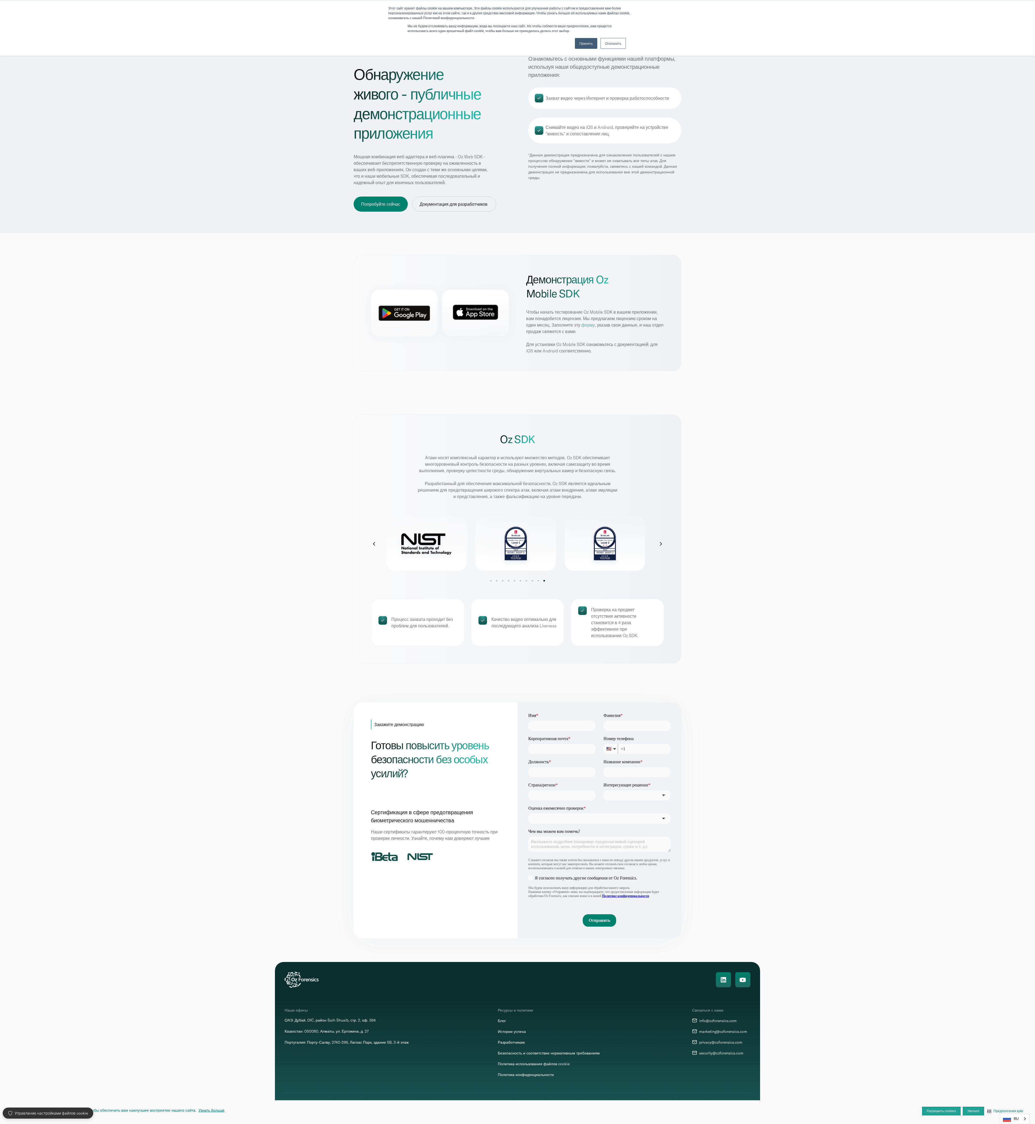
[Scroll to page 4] (509, 581)
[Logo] (302, 980)
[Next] (661, 544)
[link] (517, 543)
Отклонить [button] (613, 43)
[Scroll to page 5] (515, 581)
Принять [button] (586, 43)
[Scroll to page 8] (532, 581)
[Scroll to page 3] (503, 581)
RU (1016, 1119)
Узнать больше (211, 1110)
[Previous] (374, 544)
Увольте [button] (973, 1111)
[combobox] (1015, 1118)
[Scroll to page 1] (492, 581)
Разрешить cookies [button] (941, 1111)
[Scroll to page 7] (526, 581)
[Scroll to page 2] (497, 581)
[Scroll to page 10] (543, 581)
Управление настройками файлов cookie (51, 1113)
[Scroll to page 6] (520, 581)
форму (588, 324)
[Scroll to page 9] (538, 581)
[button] (1005, 1111)
